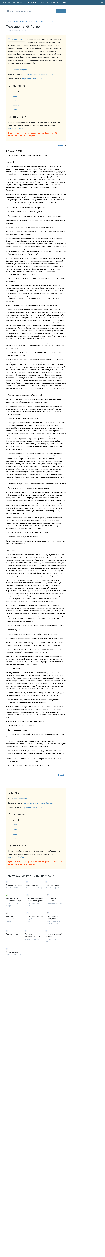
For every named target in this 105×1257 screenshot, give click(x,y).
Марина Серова (20, 70)
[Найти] (61, 11)
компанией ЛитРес (16, 128)
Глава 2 (15, 96)
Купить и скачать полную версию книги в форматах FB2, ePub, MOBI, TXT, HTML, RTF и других (35, 134)
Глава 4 (15, 105)
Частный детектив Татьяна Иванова (38, 74)
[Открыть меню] (101, 2)
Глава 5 (15, 110)
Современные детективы (31, 79)
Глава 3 (15, 100)
